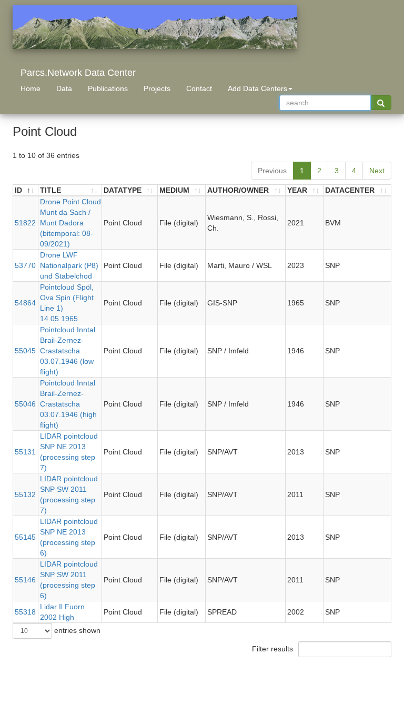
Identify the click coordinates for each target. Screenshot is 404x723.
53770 (25, 265)
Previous (272, 170)
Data (64, 88)
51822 (25, 223)
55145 (25, 537)
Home (31, 88)
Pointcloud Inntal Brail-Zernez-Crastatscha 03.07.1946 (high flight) (68, 404)
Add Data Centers (257, 88)
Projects (157, 88)
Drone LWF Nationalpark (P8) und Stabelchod (69, 265)
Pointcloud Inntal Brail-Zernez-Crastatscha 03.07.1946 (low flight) (67, 350)
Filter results (273, 649)
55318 (25, 612)
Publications (108, 88)
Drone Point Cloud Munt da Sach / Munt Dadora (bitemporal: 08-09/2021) (70, 222)
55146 (25, 580)
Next (377, 170)
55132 (25, 494)
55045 (25, 350)
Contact (199, 88)
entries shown (76, 630)
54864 (25, 303)
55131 (25, 452)
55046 (25, 404)
